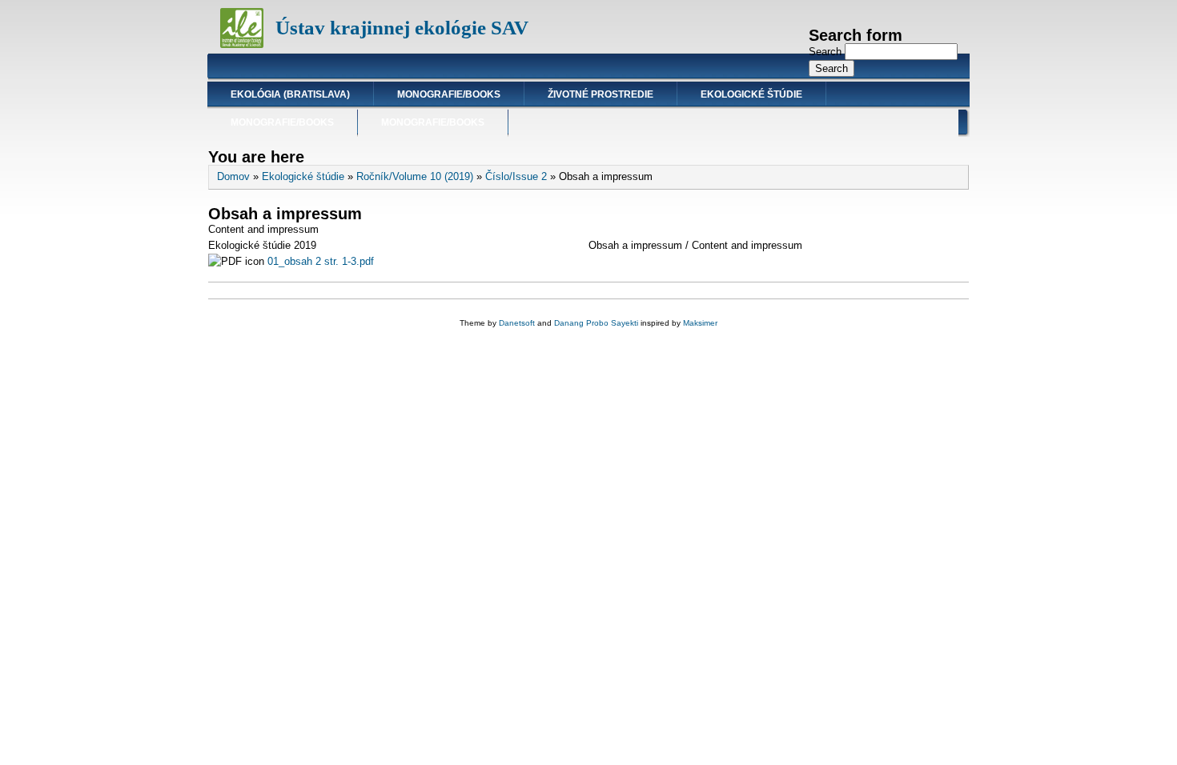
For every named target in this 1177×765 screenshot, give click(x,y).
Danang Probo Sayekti (596, 322)
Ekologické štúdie (751, 94)
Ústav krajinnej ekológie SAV (401, 27)
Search (827, 52)
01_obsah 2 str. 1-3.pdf (320, 261)
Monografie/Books (448, 94)
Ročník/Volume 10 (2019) (414, 176)
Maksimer (700, 322)
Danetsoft (517, 322)
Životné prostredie (600, 94)
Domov (233, 176)
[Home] (241, 44)
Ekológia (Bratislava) (290, 94)
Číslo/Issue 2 (516, 176)
